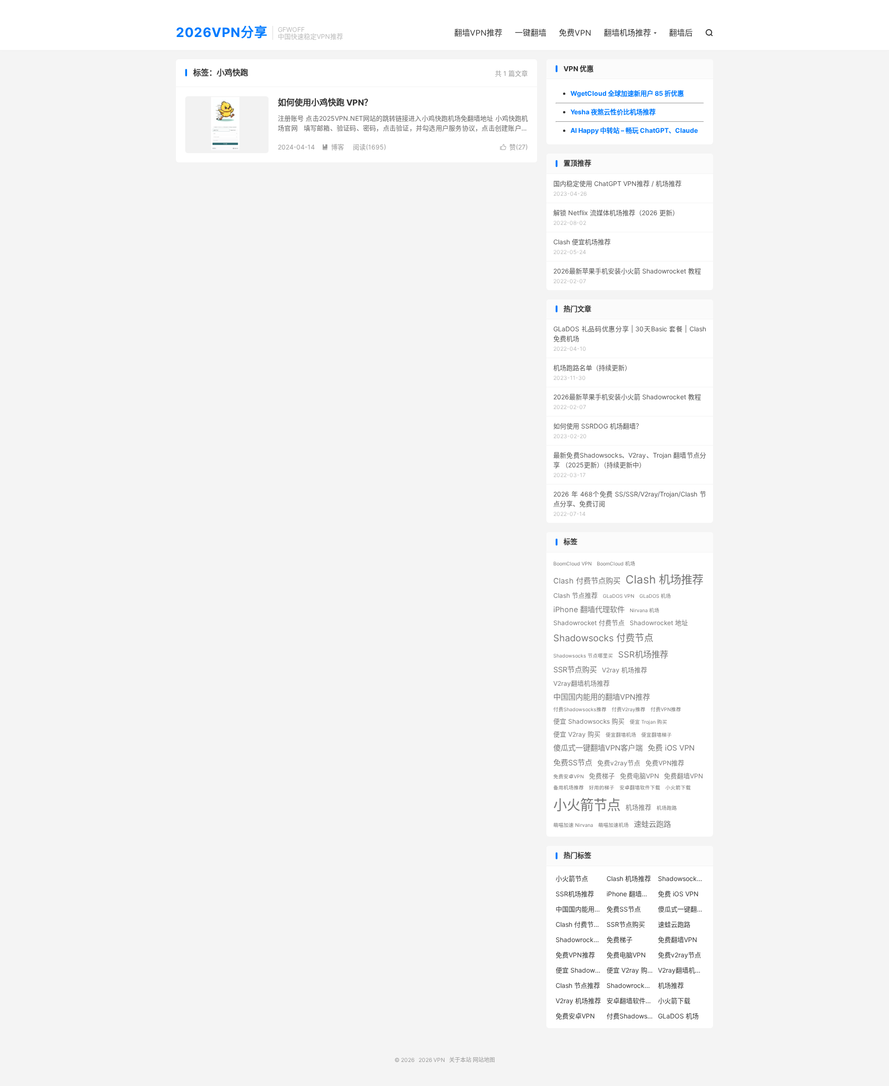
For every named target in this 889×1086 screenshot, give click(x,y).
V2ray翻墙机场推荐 (581, 683)
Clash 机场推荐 (664, 579)
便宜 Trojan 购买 (648, 722)
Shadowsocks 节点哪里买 (583, 656)
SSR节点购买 (575, 669)
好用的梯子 (601, 788)
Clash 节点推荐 (575, 595)
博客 (333, 147)
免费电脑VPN (639, 776)
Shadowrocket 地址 (659, 623)
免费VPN (575, 32)
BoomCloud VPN (572, 564)
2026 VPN (432, 1059)
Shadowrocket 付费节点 (589, 623)
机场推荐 (638, 807)
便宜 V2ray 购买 (577, 734)
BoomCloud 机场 (616, 564)
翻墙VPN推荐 (478, 32)
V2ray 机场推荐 (624, 670)
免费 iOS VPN (671, 747)
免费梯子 (602, 776)
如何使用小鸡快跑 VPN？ (325, 102)
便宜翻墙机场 (621, 735)
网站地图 (484, 1059)
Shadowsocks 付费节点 (603, 638)
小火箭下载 (678, 788)
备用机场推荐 (568, 788)
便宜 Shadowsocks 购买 (589, 721)
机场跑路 (667, 808)
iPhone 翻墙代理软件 (589, 609)
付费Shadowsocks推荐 (580, 710)
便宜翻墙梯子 (656, 735)
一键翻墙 (530, 32)
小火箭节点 (586, 805)
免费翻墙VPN (683, 776)
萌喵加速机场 (613, 825)
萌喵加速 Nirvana (573, 825)
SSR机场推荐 (643, 654)
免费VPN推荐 (664, 763)
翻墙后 (681, 32)
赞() (514, 147)
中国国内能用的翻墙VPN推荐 (601, 696)
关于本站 (460, 1059)
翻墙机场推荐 (627, 32)
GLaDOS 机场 (655, 596)
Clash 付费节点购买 (586, 580)
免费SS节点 (572, 762)
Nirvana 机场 (644, 611)
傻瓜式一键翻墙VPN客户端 (598, 747)
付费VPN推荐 (666, 710)
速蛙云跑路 (652, 824)
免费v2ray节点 (618, 763)
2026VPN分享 (222, 32)
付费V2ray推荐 (628, 710)
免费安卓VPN (568, 777)
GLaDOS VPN (618, 596)
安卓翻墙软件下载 (640, 788)
